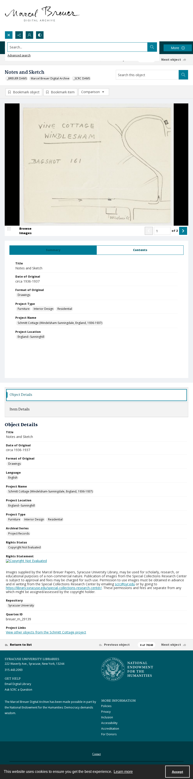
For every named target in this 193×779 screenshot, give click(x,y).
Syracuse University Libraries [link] (32, 659)
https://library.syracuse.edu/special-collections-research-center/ (54, 588)
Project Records (18, 533)
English (12, 478)
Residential (64, 309)
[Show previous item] (149, 231)
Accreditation (110, 729)
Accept (177, 772)
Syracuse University (21, 605)
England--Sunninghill (31, 337)
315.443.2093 (14, 670)
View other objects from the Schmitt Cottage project (46, 632)
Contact (96, 754)
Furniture (24, 309)
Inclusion (107, 717)
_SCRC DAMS (81, 78)
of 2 (175, 230)
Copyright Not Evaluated (24, 547)
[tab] (53, 250)
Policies (106, 706)
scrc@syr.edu (125, 584)
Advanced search (19, 55)
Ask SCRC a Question (18, 690)
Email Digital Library (18, 684)
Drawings (24, 295)
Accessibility (109, 723)
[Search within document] (183, 74)
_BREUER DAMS (17, 78)
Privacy (106, 712)
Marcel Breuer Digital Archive (50, 78)
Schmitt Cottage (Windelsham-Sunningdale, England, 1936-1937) (60, 323)
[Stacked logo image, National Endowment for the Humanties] (127, 669)
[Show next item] (183, 231)
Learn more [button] (123, 772)
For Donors (109, 734)
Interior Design (43, 309)
